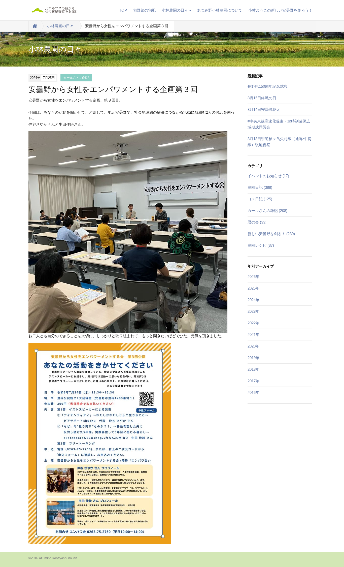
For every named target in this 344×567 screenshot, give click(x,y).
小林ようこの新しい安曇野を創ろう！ (280, 10)
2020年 (253, 346)
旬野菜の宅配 (144, 10)
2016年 (253, 392)
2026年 (253, 276)
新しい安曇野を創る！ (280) (271, 234)
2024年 (253, 300)
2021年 (253, 334)
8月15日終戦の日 (262, 98)
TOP (123, 10)
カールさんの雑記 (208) (267, 210)
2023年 (253, 311)
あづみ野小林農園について (219, 10)
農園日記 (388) (260, 187)
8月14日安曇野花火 (264, 109)
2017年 (253, 381)
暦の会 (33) (257, 222)
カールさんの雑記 (76, 78)
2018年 (253, 369)
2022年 (253, 323)
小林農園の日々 (175, 10)
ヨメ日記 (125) (260, 199)
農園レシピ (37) (261, 245)
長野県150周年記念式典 (268, 86)
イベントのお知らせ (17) (268, 176)
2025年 (253, 288)
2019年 (253, 358)
